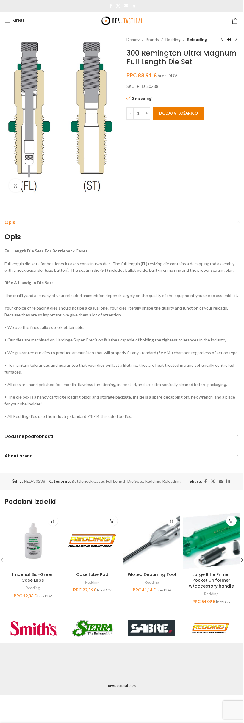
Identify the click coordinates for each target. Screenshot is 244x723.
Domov (133, 39)
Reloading (197, 39)
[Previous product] (221, 39)
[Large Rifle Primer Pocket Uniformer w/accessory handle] (211, 541)
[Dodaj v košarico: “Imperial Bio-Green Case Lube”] (53, 521)
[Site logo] (122, 20)
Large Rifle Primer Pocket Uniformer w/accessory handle (211, 580)
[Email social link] (126, 6)
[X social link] (118, 6)
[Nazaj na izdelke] (228, 39)
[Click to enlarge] (15, 185)
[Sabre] (151, 628)
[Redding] (210, 628)
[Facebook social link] (110, 6)
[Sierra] (92, 628)
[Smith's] (33, 628)
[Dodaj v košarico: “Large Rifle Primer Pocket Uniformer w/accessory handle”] (231, 521)
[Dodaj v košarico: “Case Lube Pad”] (112, 521)
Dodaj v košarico (178, 113)
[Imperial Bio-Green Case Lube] (32, 541)
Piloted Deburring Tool (152, 574)
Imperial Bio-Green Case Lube (33, 577)
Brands (152, 39)
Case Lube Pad (92, 574)
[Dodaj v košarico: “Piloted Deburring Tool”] (172, 521)
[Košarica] (236, 21)
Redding (173, 39)
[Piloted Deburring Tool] (151, 541)
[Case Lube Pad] (92, 541)
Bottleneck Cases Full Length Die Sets (107, 481)
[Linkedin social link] (133, 6)
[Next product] (236, 39)
